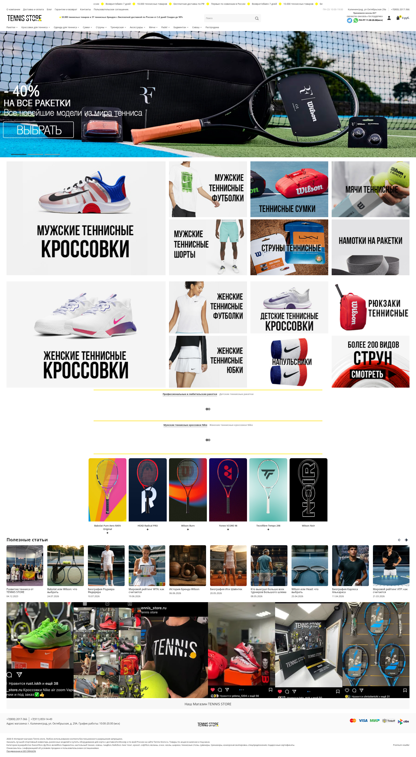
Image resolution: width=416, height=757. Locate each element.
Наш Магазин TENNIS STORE (208, 704)
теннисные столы (190, 745)
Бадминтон (180, 27)
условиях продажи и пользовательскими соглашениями (70, 748)
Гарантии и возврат (66, 9)
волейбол (56, 745)
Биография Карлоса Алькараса (345, 590)
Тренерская (117, 27)
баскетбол (37, 745)
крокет (136, 745)
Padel (164, 27)
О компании (13, 9)
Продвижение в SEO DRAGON (21, 751)
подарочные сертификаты (281, 745)
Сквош (195, 27)
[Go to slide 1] (18, 154)
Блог (49, 9)
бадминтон (68, 745)
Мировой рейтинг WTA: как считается (146, 590)
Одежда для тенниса (65, 27)
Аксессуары (136, 27)
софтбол (145, 745)
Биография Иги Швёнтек (226, 589)
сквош (99, 745)
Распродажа (212, 27)
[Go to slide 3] (52, 154)
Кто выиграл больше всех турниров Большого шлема (268, 590)
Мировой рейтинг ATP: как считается (390, 590)
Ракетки (10, 27)
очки (161, 745)
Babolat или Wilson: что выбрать (62, 590)
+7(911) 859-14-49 (41, 719)
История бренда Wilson (184, 589)
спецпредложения (257, 745)
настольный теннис (85, 745)
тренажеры (216, 745)
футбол (47, 745)
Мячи (152, 27)
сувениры (205, 745)
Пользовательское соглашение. (111, 9)
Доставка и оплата (33, 9)
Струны (100, 27)
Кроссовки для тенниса (34, 27)
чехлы (168, 745)
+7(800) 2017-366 (400, 9)
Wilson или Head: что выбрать (305, 590)
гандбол (107, 745)
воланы (154, 745)
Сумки (86, 27)
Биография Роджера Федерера (101, 590)
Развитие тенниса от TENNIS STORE (19, 590)
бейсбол (116, 745)
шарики (176, 745)
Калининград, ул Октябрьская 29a (367, 9)
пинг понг (127, 745)
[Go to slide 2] (35, 154)
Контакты (85, 9)
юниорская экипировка (235, 745)
